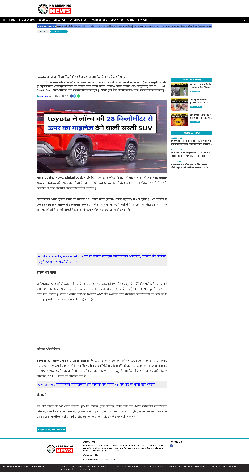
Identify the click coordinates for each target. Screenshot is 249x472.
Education (117, 20)
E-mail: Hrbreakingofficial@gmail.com (99, 459)
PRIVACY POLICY (201, 467)
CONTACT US (66, 469)
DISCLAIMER (187, 467)
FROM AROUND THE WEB (51, 429)
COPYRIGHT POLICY (173, 467)
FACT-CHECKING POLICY (96, 467)
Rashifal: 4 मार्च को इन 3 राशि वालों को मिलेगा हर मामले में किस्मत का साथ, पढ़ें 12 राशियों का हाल (190, 167)
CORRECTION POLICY (116, 467)
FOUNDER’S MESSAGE (82, 469)
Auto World (57, 31)
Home (12, 20)
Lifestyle (60, 20)
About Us (89, 441)
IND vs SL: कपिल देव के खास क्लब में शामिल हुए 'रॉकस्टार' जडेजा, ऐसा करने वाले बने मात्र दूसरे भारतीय (191, 143)
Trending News (191, 79)
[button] (4, 20)
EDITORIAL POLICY (78, 467)
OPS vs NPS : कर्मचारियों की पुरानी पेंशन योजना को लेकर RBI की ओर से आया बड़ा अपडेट (96, 385)
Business (44, 20)
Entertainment (79, 20)
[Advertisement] (124, 53)
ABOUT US (65, 467)
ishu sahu (43, 96)
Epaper (142, 20)
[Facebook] (171, 445)
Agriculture (99, 20)
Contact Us (90, 455)
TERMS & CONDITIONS (217, 467)
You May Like (192, 133)
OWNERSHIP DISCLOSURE (136, 467)
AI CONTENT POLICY (155, 467)
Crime (130, 20)
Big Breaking (27, 20)
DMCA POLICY (234, 467)
